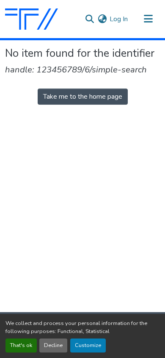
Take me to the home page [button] (82, 96)
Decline (53, 345)
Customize (88, 345)
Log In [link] (119, 19)
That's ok (21, 345)
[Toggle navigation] (148, 19)
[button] (31, 19)
